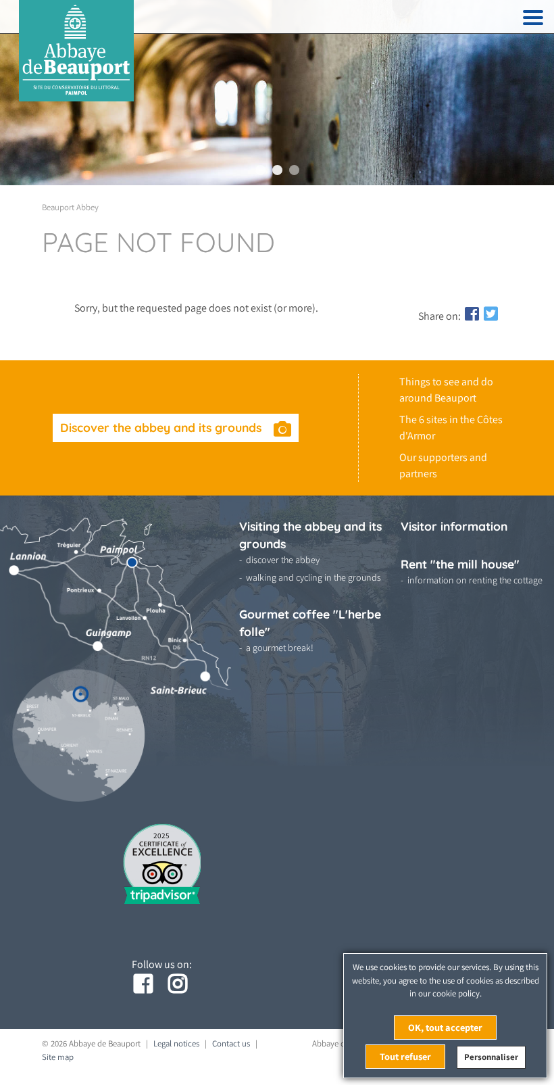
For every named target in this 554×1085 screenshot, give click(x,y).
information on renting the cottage (475, 580)
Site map (58, 1057)
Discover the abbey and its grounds (162, 427)
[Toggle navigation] (533, 20)
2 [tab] (277, 170)
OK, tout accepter (445, 1027)
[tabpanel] (277, 92)
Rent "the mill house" (460, 563)
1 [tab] (260, 170)
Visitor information (454, 526)
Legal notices (176, 1043)
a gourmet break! (279, 648)
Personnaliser (491, 1057)
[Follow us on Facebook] (144, 984)
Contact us (231, 1043)
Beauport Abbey (70, 207)
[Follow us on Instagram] (179, 984)
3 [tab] (294, 170)
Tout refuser (405, 1056)
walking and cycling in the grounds (313, 577)
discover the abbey (283, 560)
